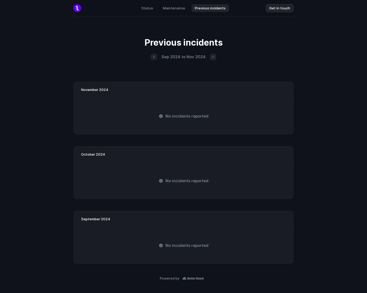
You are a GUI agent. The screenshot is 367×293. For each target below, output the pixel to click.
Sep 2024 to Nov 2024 (183, 56)
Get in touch (279, 8)
